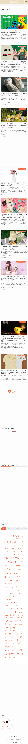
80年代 (6, 536)
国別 (9, 528)
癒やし (19, 640)
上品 (6, 615)
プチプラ (18, 599)
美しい (14, 647)
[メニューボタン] (2, 2)
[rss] (15, 737)
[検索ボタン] (26, 2)
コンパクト (10, 569)
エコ (7, 555)
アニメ (16, 545)
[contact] (17, 737)
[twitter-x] (11, 737)
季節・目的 (19, 528)
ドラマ (11, 587)
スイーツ (11, 577)
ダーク (16, 584)
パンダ (12, 593)
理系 (6, 640)
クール (19, 565)
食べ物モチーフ (12, 654)
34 (18, 391)
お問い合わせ (18, 739)
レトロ (13, 612)
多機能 (15, 624)
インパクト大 (16, 551)
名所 (16, 621)
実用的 (13, 628)
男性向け (11, 640)
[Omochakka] (14, 2)
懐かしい (16, 631)
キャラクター (24, 528)
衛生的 (13, 650)
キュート (12, 562)
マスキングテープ (12, 602)
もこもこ (8, 542)
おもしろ (15, 535)
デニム (6, 587)
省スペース (9, 643)
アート (13, 548)
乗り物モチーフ (14, 615)
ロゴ (20, 612)
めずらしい (19, 538)
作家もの (12, 617)
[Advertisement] (14, 152)
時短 (16, 634)
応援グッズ (8, 631)
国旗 (10, 624)
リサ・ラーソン (14, 609)
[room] (13, 737)
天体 (20, 624)
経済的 (18, 643)
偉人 (11, 621)
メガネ (16, 605)
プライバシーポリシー (11, 739)
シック (19, 569)
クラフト (12, 565)
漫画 (12, 637)
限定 (20, 650)
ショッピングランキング (6, 728)
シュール (8, 573)
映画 (11, 634)
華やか (7, 650)
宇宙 (6, 628)
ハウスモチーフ (14, 590)
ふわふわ (11, 538)
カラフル (15, 558)
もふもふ (16, 542)
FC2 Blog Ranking (5, 726)
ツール (21, 584)
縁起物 (7, 647)
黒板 (14, 657)
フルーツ (16, 596)
